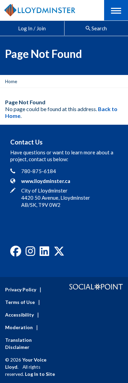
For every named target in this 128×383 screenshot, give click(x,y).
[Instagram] (30, 253)
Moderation (19, 327)
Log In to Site (40, 374)
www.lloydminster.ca (45, 181)
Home (11, 81)
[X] (59, 253)
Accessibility (19, 315)
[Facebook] (16, 253)
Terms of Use (20, 302)
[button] (116, 10)
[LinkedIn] (44, 253)
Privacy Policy (20, 289)
